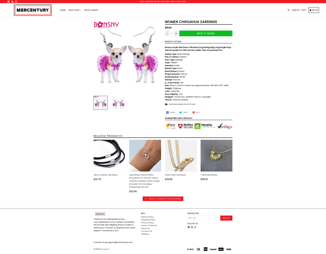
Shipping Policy (148, 219)
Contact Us (146, 231)
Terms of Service (149, 225)
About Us (145, 228)
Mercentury (104, 249)
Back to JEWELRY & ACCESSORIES (165, 199)
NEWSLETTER (193, 213)
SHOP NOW (74, 10)
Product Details (173, 41)
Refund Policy (147, 217)
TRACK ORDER (91, 10)
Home (63, 10)
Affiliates (145, 234)
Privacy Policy (147, 222)
